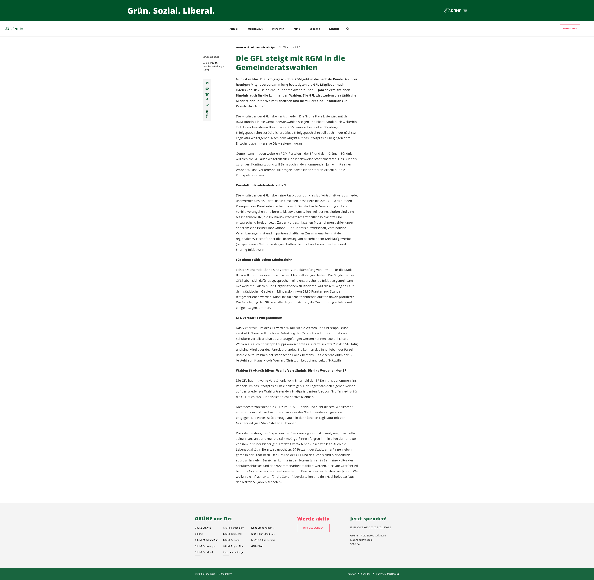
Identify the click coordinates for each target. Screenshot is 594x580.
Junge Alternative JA (233, 552)
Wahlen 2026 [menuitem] (255, 28)
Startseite (241, 47)
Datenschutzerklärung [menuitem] (387, 573)
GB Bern (199, 533)
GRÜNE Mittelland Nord (263, 533)
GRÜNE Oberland (204, 552)
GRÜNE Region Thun (233, 546)
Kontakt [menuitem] (334, 28)
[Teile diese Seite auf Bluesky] (207, 94)
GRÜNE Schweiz (203, 527)
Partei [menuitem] (297, 28)
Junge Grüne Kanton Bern (263, 527)
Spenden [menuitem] (315, 28)
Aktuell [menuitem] (234, 28)
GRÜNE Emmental (232, 533)
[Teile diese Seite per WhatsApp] (207, 83)
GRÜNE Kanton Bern (233, 527)
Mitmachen (570, 28)
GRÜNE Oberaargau (205, 546)
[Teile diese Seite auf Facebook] (207, 100)
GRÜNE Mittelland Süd (206, 539)
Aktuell (250, 47)
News (258, 47)
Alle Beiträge (268, 47)
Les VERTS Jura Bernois (263, 539)
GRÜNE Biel (257, 546)
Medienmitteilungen (214, 66)
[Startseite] (455, 10)
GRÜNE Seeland (231, 539)
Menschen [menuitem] (278, 28)
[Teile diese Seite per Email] (207, 89)
